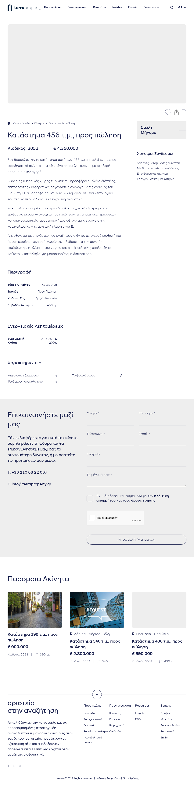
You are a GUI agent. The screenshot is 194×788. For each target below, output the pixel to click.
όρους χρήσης (143, 500)
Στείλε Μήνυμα (148, 130)
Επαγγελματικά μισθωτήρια (155, 179)
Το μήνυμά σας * (99, 475)
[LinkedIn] (14, 766)
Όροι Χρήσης (131, 778)
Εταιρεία (93, 454)
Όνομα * (93, 413)
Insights (117, 7)
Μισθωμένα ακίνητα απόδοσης (158, 168)
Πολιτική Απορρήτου (107, 778)
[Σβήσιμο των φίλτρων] (97, 694)
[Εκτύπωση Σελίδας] (184, 112)
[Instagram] (19, 766)
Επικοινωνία (151, 7)
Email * (144, 434)
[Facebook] (9, 766)
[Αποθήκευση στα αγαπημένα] (168, 112)
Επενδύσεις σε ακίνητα (152, 173)
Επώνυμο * (147, 413)
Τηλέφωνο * (96, 434)
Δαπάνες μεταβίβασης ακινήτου (158, 163)
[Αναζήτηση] (171, 7)
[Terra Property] (25, 7)
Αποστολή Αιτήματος (136, 540)
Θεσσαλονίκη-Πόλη (61, 123)
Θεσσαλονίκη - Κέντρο (28, 123)
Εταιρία (133, 7)
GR (180, 7)
